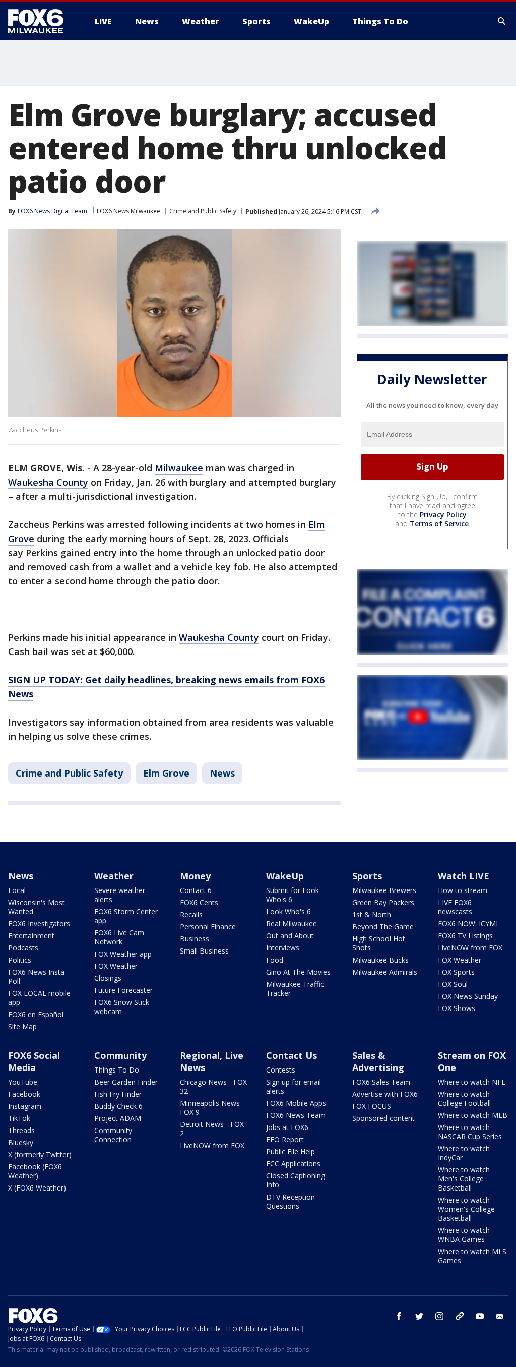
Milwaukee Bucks (380, 960)
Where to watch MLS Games (472, 1255)
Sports (367, 876)
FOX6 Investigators (39, 923)
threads (460, 1316)
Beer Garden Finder (126, 1082)
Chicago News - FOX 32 (213, 1086)
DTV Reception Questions (290, 1201)
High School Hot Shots (378, 943)
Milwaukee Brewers (384, 890)
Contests (280, 1070)
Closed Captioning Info (295, 1180)
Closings (107, 978)
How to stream (462, 890)
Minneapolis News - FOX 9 (212, 1107)
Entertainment (31, 935)
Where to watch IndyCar (464, 1153)
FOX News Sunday (468, 996)
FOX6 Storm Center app (126, 916)
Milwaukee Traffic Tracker (295, 988)
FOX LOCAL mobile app (39, 997)
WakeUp (285, 876)
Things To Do (116, 1070)
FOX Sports (456, 972)
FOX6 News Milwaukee (128, 211)
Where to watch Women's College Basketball (466, 1209)
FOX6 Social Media (34, 1061)
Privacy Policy (443, 514)
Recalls (191, 914)
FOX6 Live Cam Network (119, 937)
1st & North (371, 914)
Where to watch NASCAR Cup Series (470, 1131)
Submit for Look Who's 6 (292, 894)
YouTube (22, 1082)
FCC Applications (293, 1163)
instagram (439, 1316)
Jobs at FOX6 (287, 1127)
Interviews (282, 948)
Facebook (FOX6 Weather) (35, 1171)
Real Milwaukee (291, 923)
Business (194, 938)
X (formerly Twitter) (40, 1154)
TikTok (19, 1118)
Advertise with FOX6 (385, 1094)
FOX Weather (116, 966)
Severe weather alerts (119, 894)
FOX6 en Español (35, 1014)
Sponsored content (383, 1118)
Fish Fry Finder (118, 1094)
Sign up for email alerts (293, 1086)
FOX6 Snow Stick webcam (121, 1006)
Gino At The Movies (298, 972)
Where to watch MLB (472, 1115)
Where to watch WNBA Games (464, 1234)
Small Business (204, 951)
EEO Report (285, 1139)
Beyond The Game (383, 926)
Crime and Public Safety (202, 211)
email (500, 1316)
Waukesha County (48, 482)
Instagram (24, 1106)
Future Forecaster (123, 990)
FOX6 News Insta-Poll (37, 976)
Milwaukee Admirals (384, 972)
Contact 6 (196, 890)
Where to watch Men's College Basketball (464, 1179)
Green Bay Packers (383, 902)
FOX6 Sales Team (381, 1082)
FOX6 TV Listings (465, 935)
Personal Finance (208, 926)
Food (274, 960)
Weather (114, 876)
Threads (21, 1130)
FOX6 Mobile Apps (296, 1103)
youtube (480, 1316)
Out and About (290, 935)
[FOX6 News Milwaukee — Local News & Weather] (41, 21)
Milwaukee (179, 468)
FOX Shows (456, 1008)
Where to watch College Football (464, 1098)
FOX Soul (453, 984)
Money (195, 876)
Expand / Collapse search (502, 21)
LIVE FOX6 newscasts (455, 907)
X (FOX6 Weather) (37, 1188)
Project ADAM (117, 1118)
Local (17, 890)
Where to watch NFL (471, 1082)
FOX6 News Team (296, 1115)
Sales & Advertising (378, 1061)
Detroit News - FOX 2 (212, 1128)
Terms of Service (439, 523)
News (222, 773)
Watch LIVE (463, 876)
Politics (19, 960)
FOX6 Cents (199, 902)
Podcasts (23, 948)
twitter (419, 1316)
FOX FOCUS (371, 1106)
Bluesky (20, 1142)
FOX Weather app (123, 954)
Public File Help (290, 1151)
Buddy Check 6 (118, 1106)
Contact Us (291, 1055)
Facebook (24, 1094)
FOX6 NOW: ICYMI (468, 923)
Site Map (22, 1026)
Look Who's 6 (288, 911)
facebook (399, 1316)
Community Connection (113, 1134)
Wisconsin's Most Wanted (36, 907)
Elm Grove (166, 773)
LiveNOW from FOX (470, 948)
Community (120, 1055)
